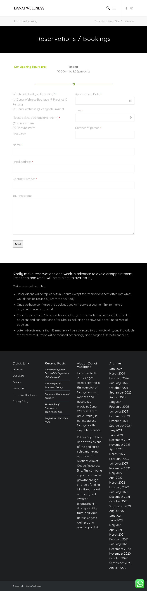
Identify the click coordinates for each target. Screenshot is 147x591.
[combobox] (104, 101)
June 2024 (116, 435)
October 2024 (118, 421)
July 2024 (115, 430)
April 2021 (115, 530)
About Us (18, 369)
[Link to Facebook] (126, 8)
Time (79, 111)
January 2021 (118, 544)
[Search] (106, 8)
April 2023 (115, 449)
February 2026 (119, 378)
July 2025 (115, 402)
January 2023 (118, 463)
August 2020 (117, 567)
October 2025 (118, 388)
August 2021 (117, 511)
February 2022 (119, 487)
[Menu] (114, 8)
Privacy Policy (20, 401)
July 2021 (115, 515)
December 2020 (120, 549)
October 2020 (118, 558)
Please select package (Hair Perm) (36, 117)
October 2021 (118, 501)
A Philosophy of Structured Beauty (54, 385)
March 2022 (117, 482)
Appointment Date (88, 94)
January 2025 (118, 411)
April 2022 (115, 477)
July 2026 (115, 369)
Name (17, 145)
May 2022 (115, 473)
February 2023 (119, 459)
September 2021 (120, 506)
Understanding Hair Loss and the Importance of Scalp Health (57, 373)
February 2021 (118, 539)
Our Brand (19, 375)
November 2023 (119, 444)
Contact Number (25, 179)
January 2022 (118, 492)
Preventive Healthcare (25, 395)
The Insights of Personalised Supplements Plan (54, 407)
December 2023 (119, 440)
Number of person (88, 128)
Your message (22, 195)
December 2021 (119, 496)
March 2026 (117, 373)
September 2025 (120, 392)
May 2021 (115, 525)
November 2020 (120, 553)
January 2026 (118, 383)
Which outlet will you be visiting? (34, 94)
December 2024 (119, 416)
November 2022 (120, 468)
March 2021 (116, 534)
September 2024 (120, 425)
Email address (23, 162)
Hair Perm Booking (25, 21)
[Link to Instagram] (131, 8)
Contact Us (19, 388)
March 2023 (117, 454)
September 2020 (120, 563)
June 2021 (116, 520)
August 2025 (117, 397)
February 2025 (119, 406)
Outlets (17, 382)
